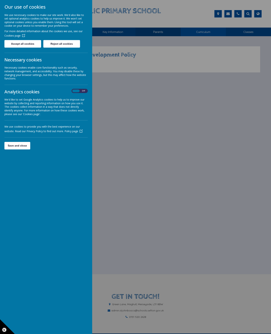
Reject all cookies (62, 43)
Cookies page (12, 35)
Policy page (71, 131)
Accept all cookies (22, 43)
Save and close (17, 145)
